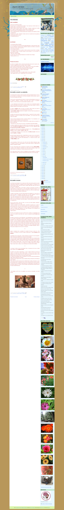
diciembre (44, 142)
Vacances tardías (44, 120)
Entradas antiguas (37, 296)
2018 (43, 139)
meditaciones (47, 45)
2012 (43, 172)
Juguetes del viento (18, 7)
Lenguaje (46, 42)
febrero (44, 162)
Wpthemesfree (42, 507)
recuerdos (52, 50)
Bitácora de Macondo (45, 97)
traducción (42, 52)
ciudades (45, 36)
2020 (43, 136)
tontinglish (51, 51)
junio (44, 151)
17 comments (22, 86)
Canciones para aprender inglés (46, 487)
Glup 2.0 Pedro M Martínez (46, 89)
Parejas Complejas (48, 48)
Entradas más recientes (14, 296)
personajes (52, 49)
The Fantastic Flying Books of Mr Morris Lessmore (25, 288)
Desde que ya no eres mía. (46, 109)
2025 (43, 128)
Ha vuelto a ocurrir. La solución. (19, 92)
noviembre (44, 143)
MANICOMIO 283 (45, 87)
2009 (43, 176)
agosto (44, 148)
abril (43, 154)
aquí (15, 195)
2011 (43, 173)
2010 (43, 175)
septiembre (45, 146)
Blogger (49, 507)
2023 (43, 131)
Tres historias (14, 19)
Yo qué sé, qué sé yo (44, 207)
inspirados (44, 41)
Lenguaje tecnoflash (45, 61)
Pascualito (42, 49)
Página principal (13, 16)
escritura (42, 39)
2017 (43, 140)
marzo (44, 156)
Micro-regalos (44, 100)
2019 (43, 137)
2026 (43, 126)
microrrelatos (19, 87)
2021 (43, 134)
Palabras (51, 47)
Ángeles (46, 180)
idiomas (52, 40)
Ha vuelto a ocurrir (15, 180)
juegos (17, 175)
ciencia (42, 36)
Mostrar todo (52, 122)
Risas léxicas (43, 209)
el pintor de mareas (45, 94)
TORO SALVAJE (44, 86)
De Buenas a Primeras (45, 115)
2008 (43, 178)
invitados (49, 41)
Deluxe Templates (32, 507)
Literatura (24, 175)
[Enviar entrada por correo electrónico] (25, 86)
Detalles (42, 205)
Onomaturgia (43, 213)
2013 (43, 170)
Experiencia (44, 40)
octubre (44, 145)
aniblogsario (43, 35)
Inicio (26, 296)
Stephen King (45, 51)
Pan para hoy (44, 104)
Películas (47, 49)
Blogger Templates (24, 507)
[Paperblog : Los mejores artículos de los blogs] (43, 318)
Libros (20, 175)
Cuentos (14, 87)
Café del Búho (44, 108)
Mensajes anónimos (44, 211)
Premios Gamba (45, 50)
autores (14, 175)
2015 (43, 167)
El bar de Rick (44, 119)
